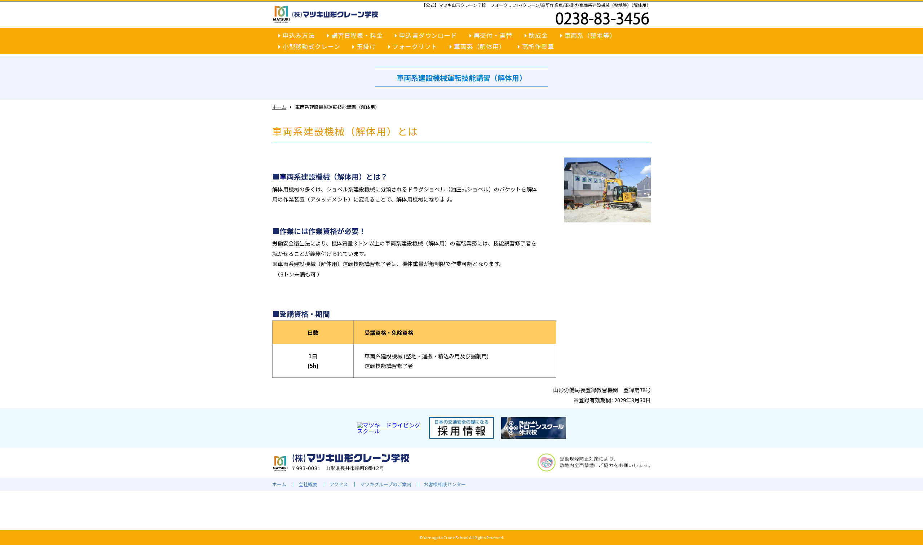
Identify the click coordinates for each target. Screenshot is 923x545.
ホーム (279, 106)
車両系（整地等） (589, 35)
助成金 (537, 35)
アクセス (339, 484)
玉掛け (365, 46)
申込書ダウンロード (427, 35)
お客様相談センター (445, 484)
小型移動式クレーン (310, 46)
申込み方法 (298, 35)
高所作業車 (537, 46)
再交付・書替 (492, 35)
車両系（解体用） (478, 46)
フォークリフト (413, 46)
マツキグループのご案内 (385, 484)
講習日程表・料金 (356, 35)
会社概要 (308, 484)
